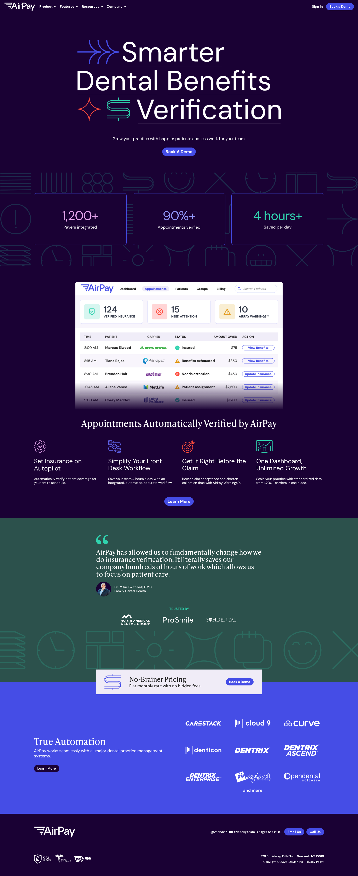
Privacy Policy (315, 862)
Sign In (317, 6)
